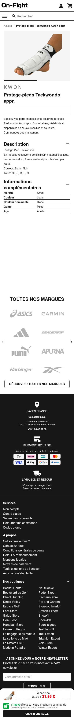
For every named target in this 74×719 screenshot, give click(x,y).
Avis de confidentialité (18, 573)
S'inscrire (37, 686)
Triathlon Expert (49, 638)
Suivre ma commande (17, 518)
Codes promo (12, 527)
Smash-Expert (48, 611)
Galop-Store (11, 615)
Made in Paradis (14, 647)
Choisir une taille (37, 713)
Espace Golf (11, 606)
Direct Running (13, 597)
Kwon (13, 87)
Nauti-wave (46, 588)
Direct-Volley (11, 601)
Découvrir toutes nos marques (37, 384)
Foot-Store (10, 611)
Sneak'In (44, 615)
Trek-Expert (46, 634)
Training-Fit (46, 629)
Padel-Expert (47, 592)
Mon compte (11, 509)
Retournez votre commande (37, 488)
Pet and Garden (49, 601)
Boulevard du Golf (15, 592)
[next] (71, 341)
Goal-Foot (10, 620)
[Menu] (4, 16)
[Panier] (70, 6)
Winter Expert (48, 647)
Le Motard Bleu (13, 643)
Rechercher (25, 16)
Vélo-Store (46, 643)
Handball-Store (13, 624)
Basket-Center (12, 588)
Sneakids (45, 620)
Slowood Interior (50, 606)
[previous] (2, 341)
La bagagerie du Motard (19, 634)
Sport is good (47, 624)
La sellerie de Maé (15, 638)
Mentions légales (14, 559)
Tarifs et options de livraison (21, 568)
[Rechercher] (14, 16)
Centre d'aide (12, 513)
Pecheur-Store (48, 597)
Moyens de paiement (17, 564)
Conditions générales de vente (23, 550)
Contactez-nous (37, 416)
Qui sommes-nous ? (16, 541)
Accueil (8, 26)
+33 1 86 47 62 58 (37, 429)
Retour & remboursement (20, 555)
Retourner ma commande (20, 523)
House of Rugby (14, 629)
